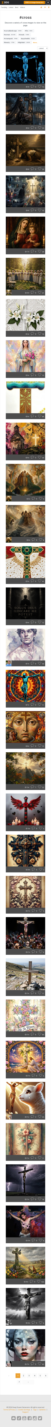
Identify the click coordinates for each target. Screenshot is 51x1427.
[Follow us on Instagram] (35, 1418)
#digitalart (24, 42)
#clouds (24, 35)
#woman (9, 35)
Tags (35, 1410)
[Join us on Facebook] (30, 1418)
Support (25, 1412)
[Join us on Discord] (13, 1418)
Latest (11, 7)
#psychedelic (28, 38)
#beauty (9, 42)
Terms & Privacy (9, 1410)
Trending (4, 7)
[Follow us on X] (40, 1418)
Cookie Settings (24, 1410)
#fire (28, 31)
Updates (42, 1410)
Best (16, 7)
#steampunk (10, 38)
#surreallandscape (12, 31)
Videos (22, 7)
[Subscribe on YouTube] (24, 1418)
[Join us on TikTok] (19, 1418)
